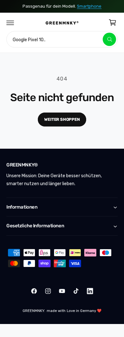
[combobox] (62, 39)
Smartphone (89, 6)
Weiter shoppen (61, 119)
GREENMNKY (33, 310)
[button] (10, 22)
